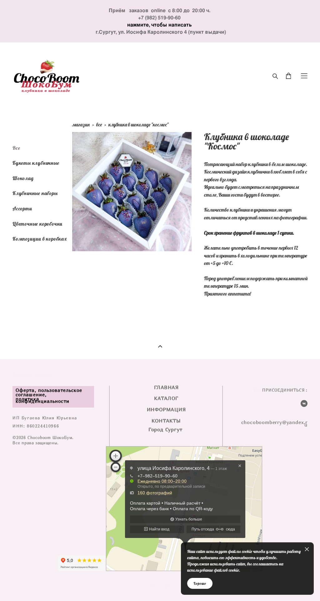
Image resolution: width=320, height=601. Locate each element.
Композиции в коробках (39, 239)
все (99, 125)
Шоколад (23, 178)
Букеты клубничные (35, 163)
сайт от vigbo (160, 586)
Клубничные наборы (35, 193)
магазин (81, 125)
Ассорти (22, 208)
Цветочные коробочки (37, 224)
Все (16, 148)
